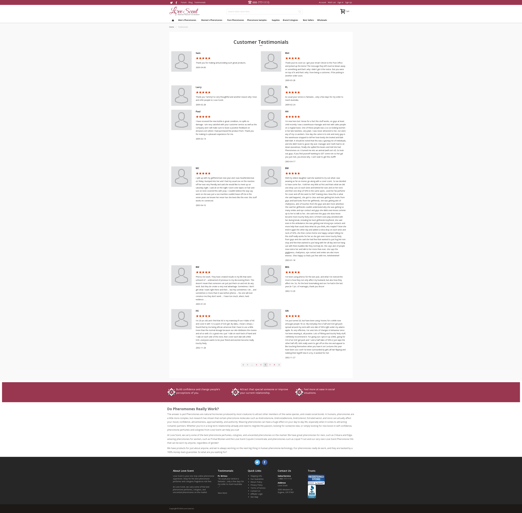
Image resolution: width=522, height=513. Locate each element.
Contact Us (255, 491)
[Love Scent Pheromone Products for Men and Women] (185, 11)
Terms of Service (258, 488)
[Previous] (243, 365)
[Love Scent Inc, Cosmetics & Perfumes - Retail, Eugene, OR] (316, 486)
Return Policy (256, 482)
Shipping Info (256, 476)
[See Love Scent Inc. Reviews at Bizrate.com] (316, 480)
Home (171, 27)
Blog (190, 2)
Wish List (332, 2)
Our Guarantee (257, 479)
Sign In (340, 2)
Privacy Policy (256, 485)
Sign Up (348, 2)
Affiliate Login (257, 494)
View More (222, 493)
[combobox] (264, 11)
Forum (184, 2)
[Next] (279, 365)
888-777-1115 (260, 2)
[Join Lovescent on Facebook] (176, 2)
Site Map (254, 497)
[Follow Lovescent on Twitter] (171, 2)
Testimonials (200, 2)
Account (322, 2)
